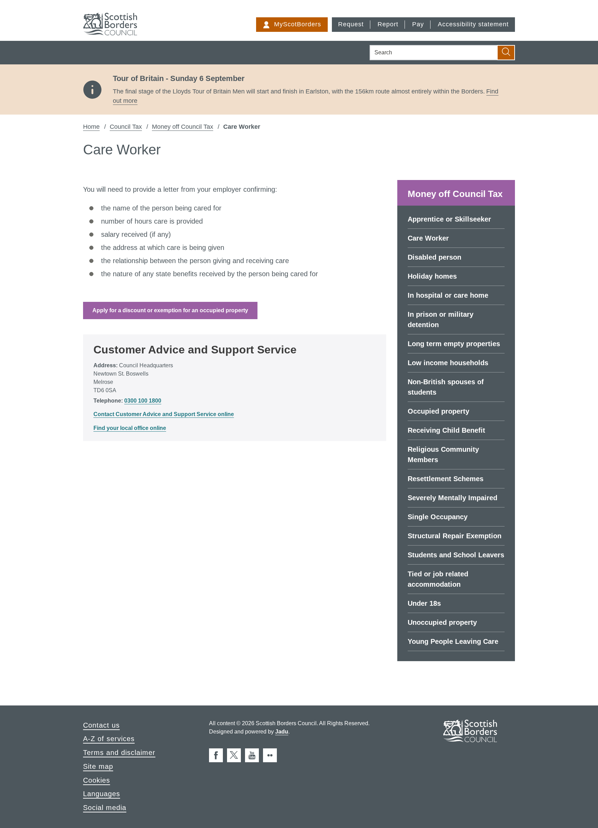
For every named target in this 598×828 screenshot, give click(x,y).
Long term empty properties (454, 344)
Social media (104, 807)
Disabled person (434, 257)
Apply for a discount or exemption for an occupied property (170, 310)
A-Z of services (109, 738)
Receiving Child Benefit (446, 430)
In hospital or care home (448, 295)
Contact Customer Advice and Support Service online (163, 414)
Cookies (96, 780)
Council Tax (126, 126)
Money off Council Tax (182, 126)
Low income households (448, 363)
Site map (98, 766)
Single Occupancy (438, 517)
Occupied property (438, 411)
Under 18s (424, 603)
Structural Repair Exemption (454, 536)
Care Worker (428, 238)
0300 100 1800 (142, 401)
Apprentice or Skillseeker (449, 219)
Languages (101, 794)
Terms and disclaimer (119, 752)
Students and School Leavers (456, 555)
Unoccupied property (442, 622)
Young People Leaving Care (453, 641)
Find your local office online (129, 428)
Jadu (281, 732)
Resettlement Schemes (445, 479)
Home (91, 126)
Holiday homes (432, 276)
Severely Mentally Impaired (452, 498)
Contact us (101, 725)
